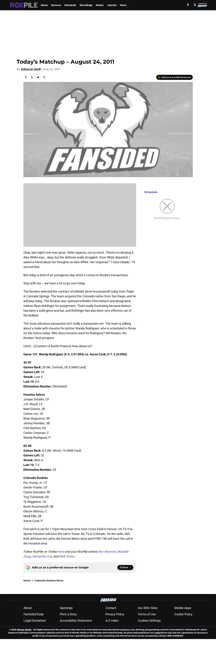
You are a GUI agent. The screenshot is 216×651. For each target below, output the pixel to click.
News (44, 5)
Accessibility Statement (76, 620)
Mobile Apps (182, 608)
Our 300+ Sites (148, 608)
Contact (111, 608)
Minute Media (24, 629)
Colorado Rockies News (48, 580)
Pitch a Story (68, 614)
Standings (86, 5)
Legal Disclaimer (35, 620)
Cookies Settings (149, 620)
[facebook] (188, 4)
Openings (66, 608)
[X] (194, 4)
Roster (100, 5)
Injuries (112, 5)
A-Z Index (112, 620)
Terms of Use (147, 614)
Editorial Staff (31, 69)
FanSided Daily (34, 614)
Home (27, 580)
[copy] (44, 77)
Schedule (70, 5)
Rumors (56, 5)
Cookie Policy (183, 614)
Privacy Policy (115, 614)
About (28, 608)
